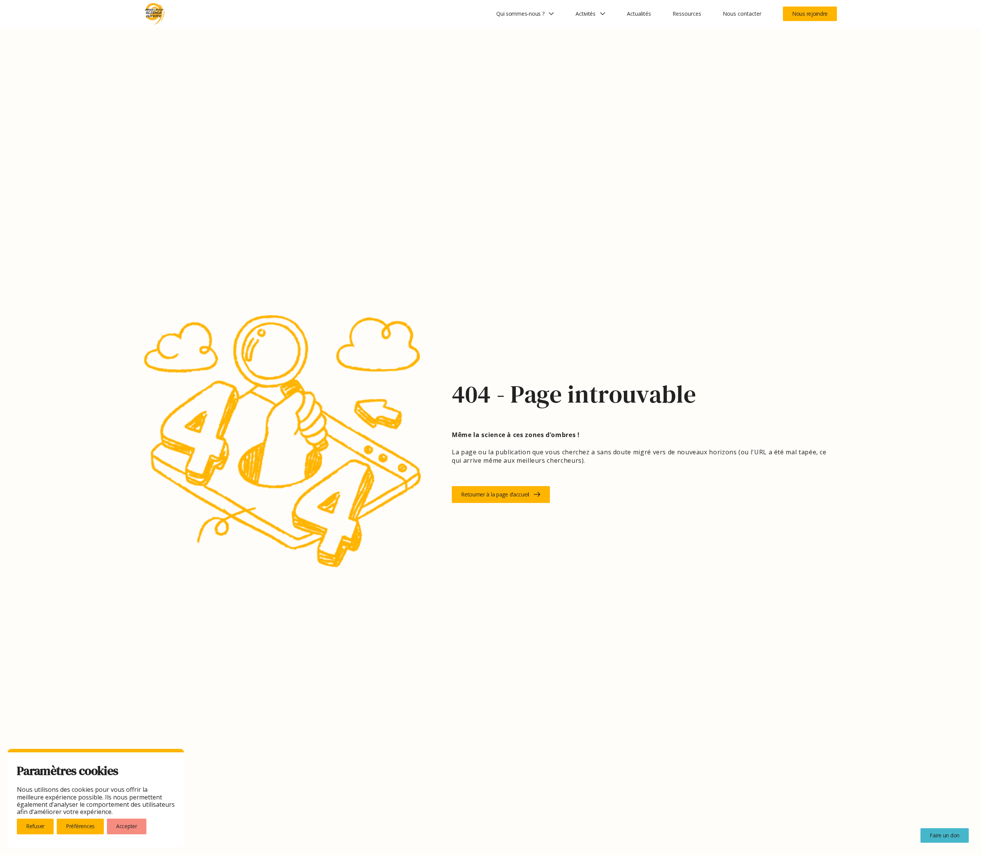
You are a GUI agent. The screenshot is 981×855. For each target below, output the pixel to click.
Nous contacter (742, 13)
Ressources (687, 13)
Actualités (639, 13)
